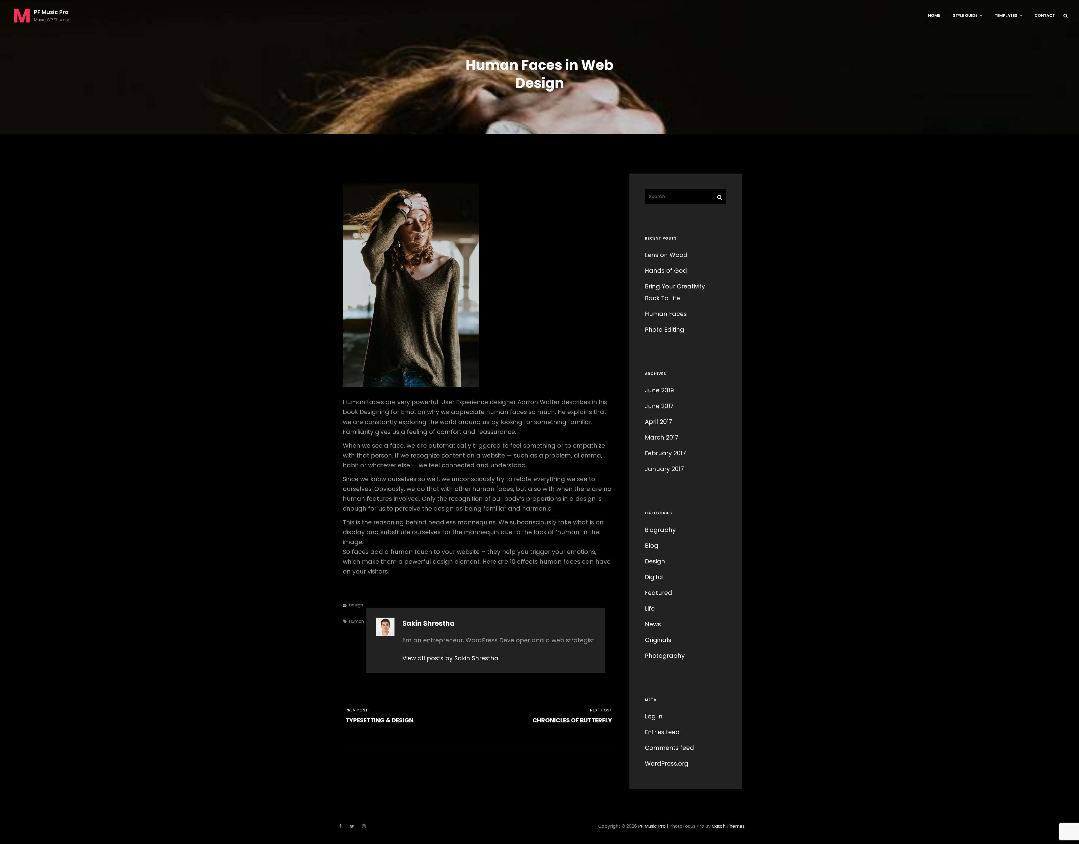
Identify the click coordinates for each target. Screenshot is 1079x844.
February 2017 (665, 453)
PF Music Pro (51, 12)
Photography (665, 656)
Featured (658, 593)
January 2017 (664, 469)
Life (650, 608)
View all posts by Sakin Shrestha (450, 658)
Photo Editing (664, 330)
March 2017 (661, 437)
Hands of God (666, 271)
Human (356, 621)
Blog (651, 546)
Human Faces (666, 314)
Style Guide (965, 15)
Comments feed (669, 748)
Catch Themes (728, 826)
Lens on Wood (666, 255)
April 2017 (658, 422)
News (653, 624)
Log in (654, 716)
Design (356, 605)
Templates (1006, 15)
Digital (654, 577)
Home (934, 15)
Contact (1045, 15)
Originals (658, 640)
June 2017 (659, 406)
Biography (660, 530)
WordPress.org (666, 763)
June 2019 (659, 390)
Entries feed (662, 732)
